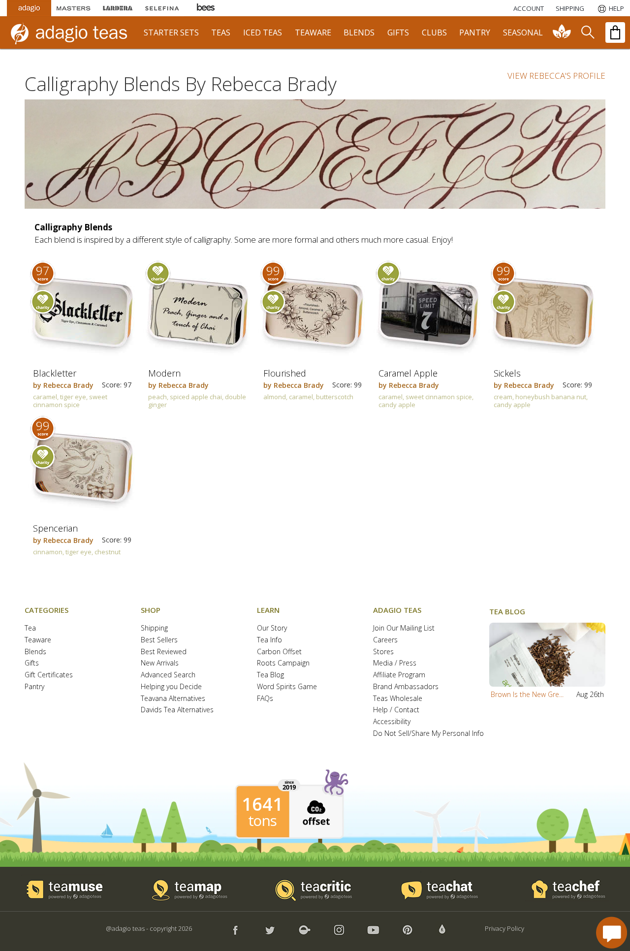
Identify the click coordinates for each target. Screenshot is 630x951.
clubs (434, 32)
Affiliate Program (399, 675)
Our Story (272, 628)
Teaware (38, 640)
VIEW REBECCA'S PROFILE (556, 75)
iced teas (262, 32)
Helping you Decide (171, 687)
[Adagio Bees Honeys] (206, 8)
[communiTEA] (562, 32)
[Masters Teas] (73, 8)
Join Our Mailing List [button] (404, 628)
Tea (30, 628)
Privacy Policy (504, 928)
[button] (547, 655)
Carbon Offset (279, 652)
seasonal (523, 32)
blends (359, 32)
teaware (313, 32)
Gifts (32, 663)
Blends (35, 652)
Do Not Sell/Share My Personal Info (428, 733)
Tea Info (269, 640)
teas (220, 32)
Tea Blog (270, 675)
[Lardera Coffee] (117, 8)
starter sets (171, 32)
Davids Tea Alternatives (177, 710)
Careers (385, 640)
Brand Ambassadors (406, 687)
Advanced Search (168, 675)
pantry (474, 32)
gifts (398, 32)
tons (262, 820)
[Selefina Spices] (162, 8)
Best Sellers (159, 640)
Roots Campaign (283, 663)
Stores (383, 652)
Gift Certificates (49, 675)
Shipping (154, 628)
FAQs (265, 699)
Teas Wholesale (397, 699)
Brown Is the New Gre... (527, 694)
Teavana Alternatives (173, 699)
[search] (587, 32)
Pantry (34, 687)
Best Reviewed (164, 652)
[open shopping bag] (615, 32)
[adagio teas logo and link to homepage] (73, 32)
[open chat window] (611, 932)
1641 (262, 804)
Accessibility (391, 722)
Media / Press (394, 663)
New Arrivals (160, 663)
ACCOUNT (528, 8)
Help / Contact (396, 710)
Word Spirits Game (287, 687)
